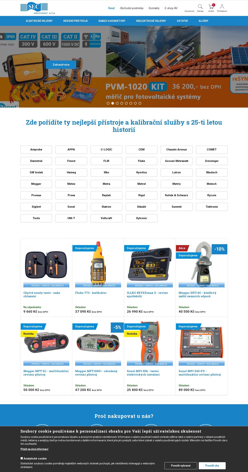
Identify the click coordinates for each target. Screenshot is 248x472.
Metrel (141, 183)
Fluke (141, 161)
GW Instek (36, 172)
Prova (71, 195)
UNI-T (71, 218)
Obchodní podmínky (131, 8)
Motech (212, 183)
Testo (36, 218)
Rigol (141, 195)
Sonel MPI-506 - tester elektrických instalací (143, 372)
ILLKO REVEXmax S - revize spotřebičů (147, 294)
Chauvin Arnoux (176, 149)
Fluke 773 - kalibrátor (91, 293)
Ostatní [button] (182, 20)
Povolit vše (212, 465)
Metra (106, 183)
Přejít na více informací (34, 449)
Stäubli (141, 206)
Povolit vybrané (181, 465)
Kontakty (154, 8)
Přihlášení (222, 11)
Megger (36, 183)
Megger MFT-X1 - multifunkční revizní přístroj (46, 372)
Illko (106, 172)
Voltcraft (106, 218)
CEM (142, 149)
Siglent (36, 206)
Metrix (176, 183)
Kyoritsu (141, 172)
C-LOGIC (106, 149)
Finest (71, 161)
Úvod (111, 8)
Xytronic (141, 218)
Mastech (211, 172)
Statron (106, 206)
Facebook (189, 11)
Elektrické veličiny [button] (39, 20)
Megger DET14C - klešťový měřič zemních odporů (197, 294)
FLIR (106, 161)
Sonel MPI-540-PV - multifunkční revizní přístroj (200, 372)
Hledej (200, 11)
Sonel (71, 206)
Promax (36, 195)
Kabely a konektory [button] (112, 20)
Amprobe (36, 149)
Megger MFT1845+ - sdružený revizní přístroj (96, 372)
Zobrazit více (61, 64)
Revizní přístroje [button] (75, 20)
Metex (71, 183)
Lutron (176, 172)
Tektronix (212, 206)
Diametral (36, 161)
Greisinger (212, 161)
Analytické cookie (35, 458)
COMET (212, 149)
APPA (71, 149)
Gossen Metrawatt (176, 161)
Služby (203, 20)
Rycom (211, 195)
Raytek (106, 195)
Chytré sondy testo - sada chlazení (41, 294)
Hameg (71, 172)
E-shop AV (171, 8)
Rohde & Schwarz (176, 195)
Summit (177, 206)
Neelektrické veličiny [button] (151, 20)
